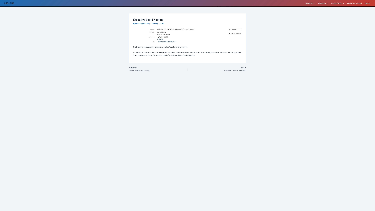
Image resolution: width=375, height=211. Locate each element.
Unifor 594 (8, 3)
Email (161, 39)
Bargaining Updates (354, 3)
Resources (322, 3)
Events (367, 3)
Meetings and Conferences (166, 42)
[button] (313, 3)
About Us (309, 3)
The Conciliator (336, 3)
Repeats (192, 29)
